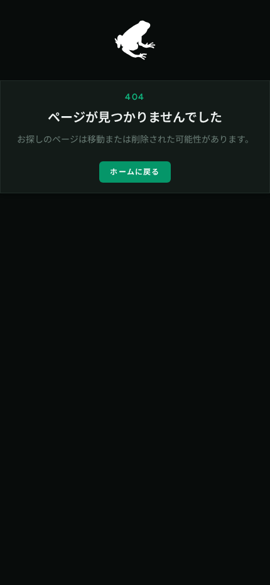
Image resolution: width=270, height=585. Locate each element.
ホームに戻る (134, 172)
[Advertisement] (135, 348)
